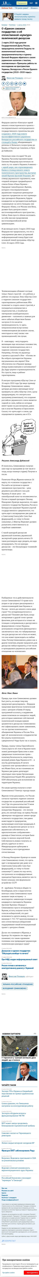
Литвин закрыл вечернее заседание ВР (18, 1143)
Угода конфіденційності (10, 1200)
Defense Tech (7, 8)
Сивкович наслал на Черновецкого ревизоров (16, 1134)
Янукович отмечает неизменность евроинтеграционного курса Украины (17, 1169)
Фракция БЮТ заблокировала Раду (18, 1150)
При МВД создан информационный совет (20, 959)
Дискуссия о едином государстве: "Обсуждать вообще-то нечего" (16, 952)
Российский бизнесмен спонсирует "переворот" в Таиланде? (16, 1179)
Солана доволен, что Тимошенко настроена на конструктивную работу (17, 1104)
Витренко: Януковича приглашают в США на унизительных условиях (19, 1159)
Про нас (4, 1188)
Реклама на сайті (8, 1191)
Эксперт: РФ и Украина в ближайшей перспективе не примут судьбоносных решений (18, 1093)
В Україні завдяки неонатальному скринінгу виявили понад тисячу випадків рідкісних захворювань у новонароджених (24, 20)
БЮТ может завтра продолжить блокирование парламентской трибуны (18, 1124)
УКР (31, 3)
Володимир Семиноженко (14, 988)
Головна (4, 25)
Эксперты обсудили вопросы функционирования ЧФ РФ (14, 1114)
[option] (20, 17)
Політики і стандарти (9, 1198)
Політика (12, 25)
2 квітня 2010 (21, 25)
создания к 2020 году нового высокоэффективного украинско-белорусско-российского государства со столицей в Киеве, (19, 138)
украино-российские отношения (18, 984)
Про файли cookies (8, 1273)
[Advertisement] (19, 268)
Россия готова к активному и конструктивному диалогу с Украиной (18, 966)
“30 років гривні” (21, 8)
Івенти (4, 1193)
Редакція (5, 1195)
